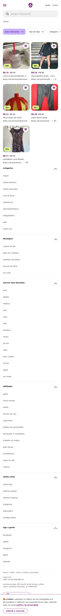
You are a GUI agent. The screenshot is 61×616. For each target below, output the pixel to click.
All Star (6, 343)
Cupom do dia (9, 246)
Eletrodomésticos (11, 208)
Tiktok (5, 554)
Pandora (7, 330)
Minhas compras (10, 497)
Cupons (6, 466)
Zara (5, 310)
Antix (5, 349)
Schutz (6, 363)
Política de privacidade (13, 427)
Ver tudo (7, 272)
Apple (5, 369)
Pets (5, 222)
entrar (55, 5)
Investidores (8, 453)
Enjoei (6, 175)
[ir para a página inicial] (30, 6)
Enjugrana (7, 504)
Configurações (9, 517)
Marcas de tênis (10, 266)
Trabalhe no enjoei (11, 440)
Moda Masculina (10, 188)
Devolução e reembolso (14, 433)
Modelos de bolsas (11, 259)
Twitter (6, 541)
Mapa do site (9, 460)
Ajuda (5, 393)
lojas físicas (8, 446)
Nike (5, 323)
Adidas (6, 296)
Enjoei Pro (7, 228)
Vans (5, 316)
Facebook (7, 535)
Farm (5, 290)
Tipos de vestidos (11, 252)
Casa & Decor (9, 195)
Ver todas (7, 376)
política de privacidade (27, 604)
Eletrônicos (8, 202)
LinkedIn (6, 561)
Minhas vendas (10, 491)
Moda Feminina (9, 182)
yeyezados (8, 510)
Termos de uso (9, 413)
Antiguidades (9, 215)
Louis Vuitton (8, 356)
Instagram (7, 548)
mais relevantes (12, 31)
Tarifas (5, 407)
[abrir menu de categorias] (5, 5)
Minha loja (7, 484)
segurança (8, 420)
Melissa (6, 303)
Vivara (5, 336)
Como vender (9, 400)
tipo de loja (34, 31)
